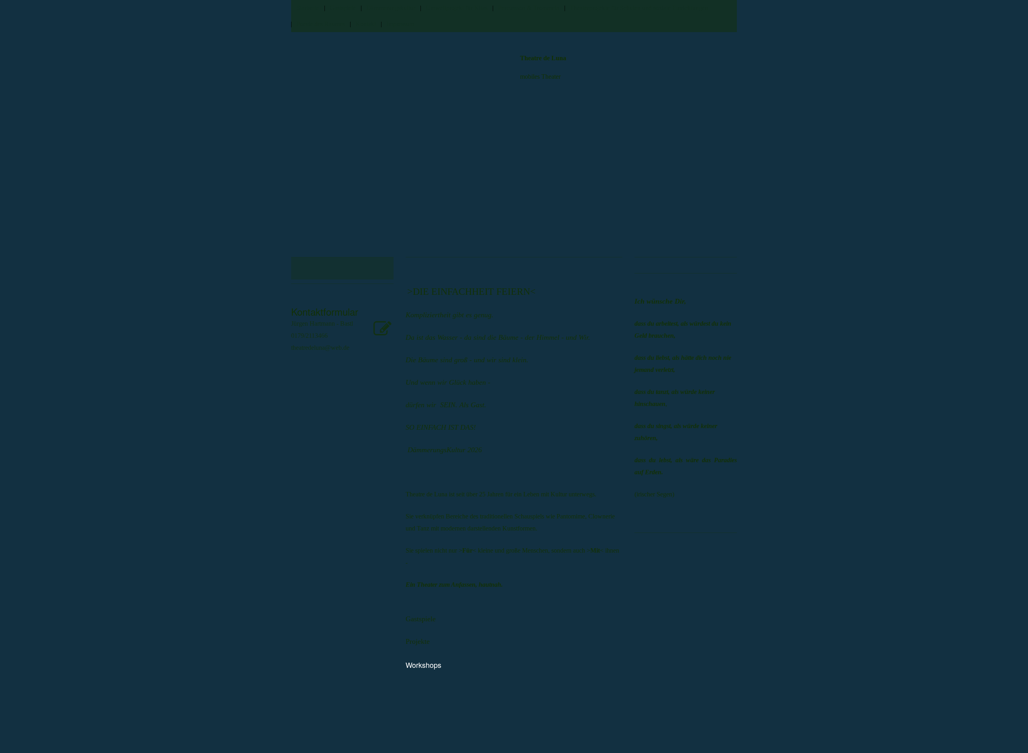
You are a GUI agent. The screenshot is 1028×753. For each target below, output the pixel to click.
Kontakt (365, 23)
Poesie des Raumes (320, 23)
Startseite (307, 7)
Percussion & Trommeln (528, 7)
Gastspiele (343, 7)
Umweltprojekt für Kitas (456, 7)
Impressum (400, 23)
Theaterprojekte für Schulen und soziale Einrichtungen (639, 7)
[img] (338, 221)
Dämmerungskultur (390, 7)
